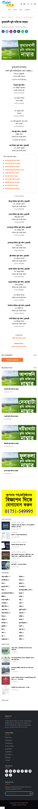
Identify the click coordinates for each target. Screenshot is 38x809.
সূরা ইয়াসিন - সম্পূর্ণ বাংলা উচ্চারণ (18, 564)
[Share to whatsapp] (22, 31)
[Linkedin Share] (14, 31)
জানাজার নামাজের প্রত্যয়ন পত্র (18, 544)
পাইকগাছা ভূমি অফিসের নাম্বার (12, 163)
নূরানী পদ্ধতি (24, 552)
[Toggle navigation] (34, 4)
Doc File (13, 542)
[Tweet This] (7, 31)
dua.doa (13, 522)
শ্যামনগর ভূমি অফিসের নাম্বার (12, 179)
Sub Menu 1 (9, 754)
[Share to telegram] (26, 31)
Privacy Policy (9, 746)
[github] (10, 775)
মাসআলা (15, 10)
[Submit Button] (30, 793)
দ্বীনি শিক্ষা (19, 552)
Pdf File (19, 542)
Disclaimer (8, 740)
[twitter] (30, 771)
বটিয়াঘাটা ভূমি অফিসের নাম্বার (12, 182)
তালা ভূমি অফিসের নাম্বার (11, 176)
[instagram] (24, 4)
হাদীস (9, 10)
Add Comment (13, 360)
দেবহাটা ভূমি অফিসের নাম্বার (12, 173)
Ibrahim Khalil (21, 805)
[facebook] (21, 4)
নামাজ (21, 10)
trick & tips (14, 532)
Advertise (8, 737)
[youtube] (22, 771)
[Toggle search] (31, 4)
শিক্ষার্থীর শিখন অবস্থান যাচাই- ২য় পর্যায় (20, 687)
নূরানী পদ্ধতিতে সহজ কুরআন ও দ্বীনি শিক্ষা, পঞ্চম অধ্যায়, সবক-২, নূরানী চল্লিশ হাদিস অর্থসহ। (22, 555)
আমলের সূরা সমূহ (14, 562)
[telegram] (6, 771)
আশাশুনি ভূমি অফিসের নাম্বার (12, 188)
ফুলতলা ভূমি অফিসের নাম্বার (12, 167)
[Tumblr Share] (18, 31)
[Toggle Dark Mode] (28, 4)
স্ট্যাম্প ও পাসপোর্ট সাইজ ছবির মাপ (19, 535)
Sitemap (7, 757)
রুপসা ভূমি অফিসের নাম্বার (11, 185)
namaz (19, 522)
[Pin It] (10, 31)
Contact (7, 760)
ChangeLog (8, 743)
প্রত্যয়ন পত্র (24, 542)
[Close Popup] (2, 808)
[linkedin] (14, 771)
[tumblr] (10, 771)
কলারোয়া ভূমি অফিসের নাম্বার (12, 160)
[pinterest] (18, 771)
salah (22, 522)
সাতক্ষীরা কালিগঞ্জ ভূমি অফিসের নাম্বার (14, 170)
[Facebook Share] (3, 31)
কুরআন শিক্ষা (27, 10)
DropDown (8, 749)
